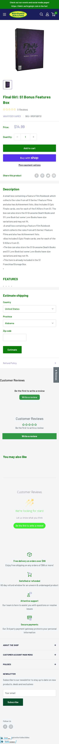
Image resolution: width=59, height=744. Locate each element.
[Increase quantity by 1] (33, 137)
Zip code (7, 330)
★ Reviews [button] (56, 374)
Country (7, 302)
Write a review (29, 397)
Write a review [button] (29, 436)
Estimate (12, 349)
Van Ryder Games (12, 116)
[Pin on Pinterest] (42, 175)
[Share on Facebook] (36, 175)
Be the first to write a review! (29, 525)
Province (7, 316)
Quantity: (7, 137)
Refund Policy (10, 363)
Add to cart (29, 148)
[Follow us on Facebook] (5, 727)
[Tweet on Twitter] (48, 175)
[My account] (47, 14)
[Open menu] (4, 14)
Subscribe (13, 702)
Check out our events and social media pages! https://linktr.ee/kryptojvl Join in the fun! (29, 4)
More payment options (30, 165)
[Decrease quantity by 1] (17, 137)
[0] (53, 14)
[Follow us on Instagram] (11, 727)
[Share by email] (54, 175)
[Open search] (41, 14)
